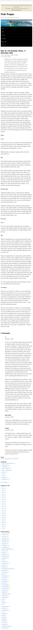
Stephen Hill (4, 570)
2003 (3, 526)
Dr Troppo (4, 583)
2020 (3, 495)
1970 (3, 528)
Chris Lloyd (4, 567)
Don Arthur (4, 536)
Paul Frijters (4, 538)
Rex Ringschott (5, 556)
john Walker (4, 592)
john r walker (4, 572)
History (3, 472)
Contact (3, 35)
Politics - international (6, 470)
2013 (3, 508)
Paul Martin (4, 613)
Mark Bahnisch (5, 540)
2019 (3, 497)
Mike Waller (4, 620)
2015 (3, 504)
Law (3, 474)
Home (3, 28)
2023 (3, 490)
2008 (3, 517)
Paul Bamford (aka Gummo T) (7, 568)
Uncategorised (4, 466)
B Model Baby (4, 595)
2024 (3, 488)
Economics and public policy (7, 463)
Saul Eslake (4, 577)
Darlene (3, 615)
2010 (3, 513)
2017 (3, 501)
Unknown (4, 565)
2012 (3, 510)
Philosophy (4, 477)
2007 (3, 519)
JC (2, 604)
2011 (3, 512)
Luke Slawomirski (5, 606)
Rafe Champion (5, 575)
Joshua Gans (4, 624)
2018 (3, 499)
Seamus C (4, 602)
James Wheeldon (5, 610)
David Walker (4, 547)
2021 (3, 494)
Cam (3, 559)
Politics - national (5, 468)
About (3, 31)
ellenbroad (4, 619)
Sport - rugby (7, 56)
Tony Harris (4, 543)
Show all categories (4, 482)
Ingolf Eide (4, 561)
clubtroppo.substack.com (16, 10)
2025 (3, 486)
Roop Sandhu (4, 581)
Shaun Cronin (4, 579)
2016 (3, 503)
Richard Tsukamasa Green (7, 549)
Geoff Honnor (4, 545)
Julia (3, 601)
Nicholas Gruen (5, 532)
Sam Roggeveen (5, 627)
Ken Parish (4, 534)
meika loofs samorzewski (6, 626)
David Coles (4, 622)
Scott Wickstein (5, 563)
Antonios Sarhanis (5, 586)
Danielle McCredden (6, 593)
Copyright (4, 38)
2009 (3, 515)
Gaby (3, 599)
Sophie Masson (5, 558)
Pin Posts (4, 45)
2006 (3, 521)
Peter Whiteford (5, 584)
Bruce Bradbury (5, 588)
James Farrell (4, 541)
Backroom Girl (4, 590)
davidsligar (4, 617)
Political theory (4, 479)
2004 (3, 524)
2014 (3, 506)
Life (2, 475)
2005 (3, 522)
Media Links (4, 41)
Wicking (3, 552)
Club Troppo (7, 14)
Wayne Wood (4, 554)
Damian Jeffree (4, 597)
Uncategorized (4, 465)
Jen (2, 611)
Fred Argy (4, 550)
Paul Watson (4, 608)
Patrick (16, 55)
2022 (3, 492)
